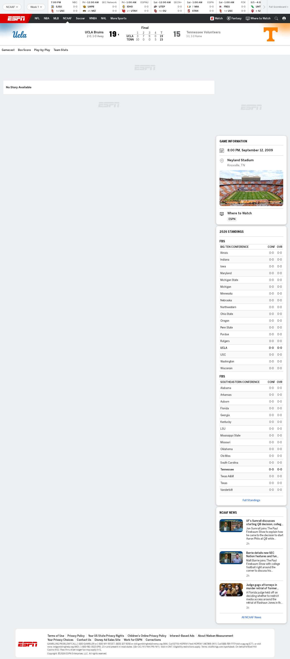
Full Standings (251, 500)
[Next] (264, 7)
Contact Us (84, 639)
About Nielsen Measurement (215, 635)
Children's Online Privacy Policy (147, 635)
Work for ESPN (133, 639)
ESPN (16, 18)
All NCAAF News (251, 617)
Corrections (153, 639)
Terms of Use (55, 635)
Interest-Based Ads (182, 635)
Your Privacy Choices (60, 639)
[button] (276, 18)
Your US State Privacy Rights (106, 635)
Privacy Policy (76, 635)
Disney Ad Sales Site (107, 639)
